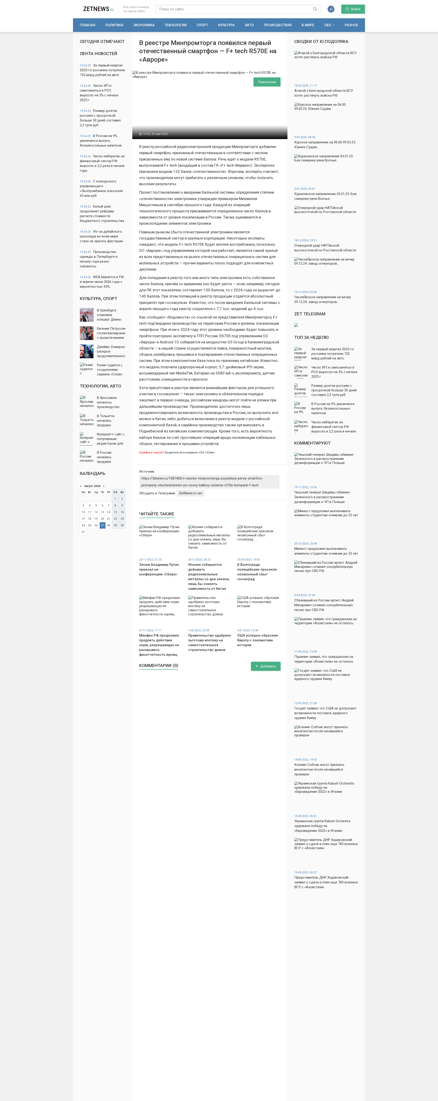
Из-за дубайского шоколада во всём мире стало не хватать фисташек (101, 236)
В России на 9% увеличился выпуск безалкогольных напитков (101, 141)
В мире (308, 25)
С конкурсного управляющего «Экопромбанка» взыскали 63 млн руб (101, 188)
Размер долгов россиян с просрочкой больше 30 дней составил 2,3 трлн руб (100, 118)
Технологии (175, 25)
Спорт (202, 25)
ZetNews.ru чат (190, 493)
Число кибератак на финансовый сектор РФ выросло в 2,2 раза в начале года (102, 163)
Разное (351, 25)
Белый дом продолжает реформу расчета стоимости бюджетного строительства (102, 213)
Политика (114, 25)
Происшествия (278, 25)
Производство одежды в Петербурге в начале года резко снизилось (98, 259)
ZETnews (98, 9)
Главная (87, 25)
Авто (249, 25)
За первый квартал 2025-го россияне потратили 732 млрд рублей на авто (102, 70)
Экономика (144, 25)
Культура (226, 25)
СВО (327, 25)
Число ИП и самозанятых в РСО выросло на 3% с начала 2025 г (99, 93)
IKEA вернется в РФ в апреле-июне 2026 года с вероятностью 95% (102, 282)
